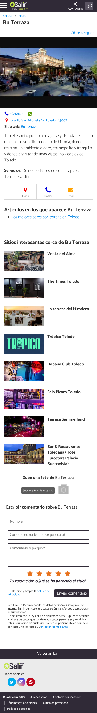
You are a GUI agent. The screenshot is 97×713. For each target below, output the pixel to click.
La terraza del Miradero (68, 309)
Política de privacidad (54, 703)
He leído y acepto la (29, 593)
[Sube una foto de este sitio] (63, 490)
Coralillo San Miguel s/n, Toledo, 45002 (38, 120)
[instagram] (21, 682)
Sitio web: (12, 127)
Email (70, 196)
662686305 (17, 114)
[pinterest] (30, 682)
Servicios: (12, 170)
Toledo (21, 16)
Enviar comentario (72, 593)
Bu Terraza (29, 127)
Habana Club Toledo (65, 365)
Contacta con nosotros (67, 697)
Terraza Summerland (66, 420)
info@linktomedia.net (54, 626)
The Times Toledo (63, 282)
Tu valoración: (21, 581)
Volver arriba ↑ (48, 653)
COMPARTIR (75, 9)
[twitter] (12, 682)
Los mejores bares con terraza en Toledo (45, 217)
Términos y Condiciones (22, 703)
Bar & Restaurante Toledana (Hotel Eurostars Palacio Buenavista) (63, 455)
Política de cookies (18, 709)
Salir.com (8, 16)
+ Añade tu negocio (81, 33)
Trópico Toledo (61, 337)
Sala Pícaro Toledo (64, 392)
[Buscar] (90, 6)
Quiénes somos (39, 697)
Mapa (25, 196)
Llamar (48, 196)
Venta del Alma (61, 254)
